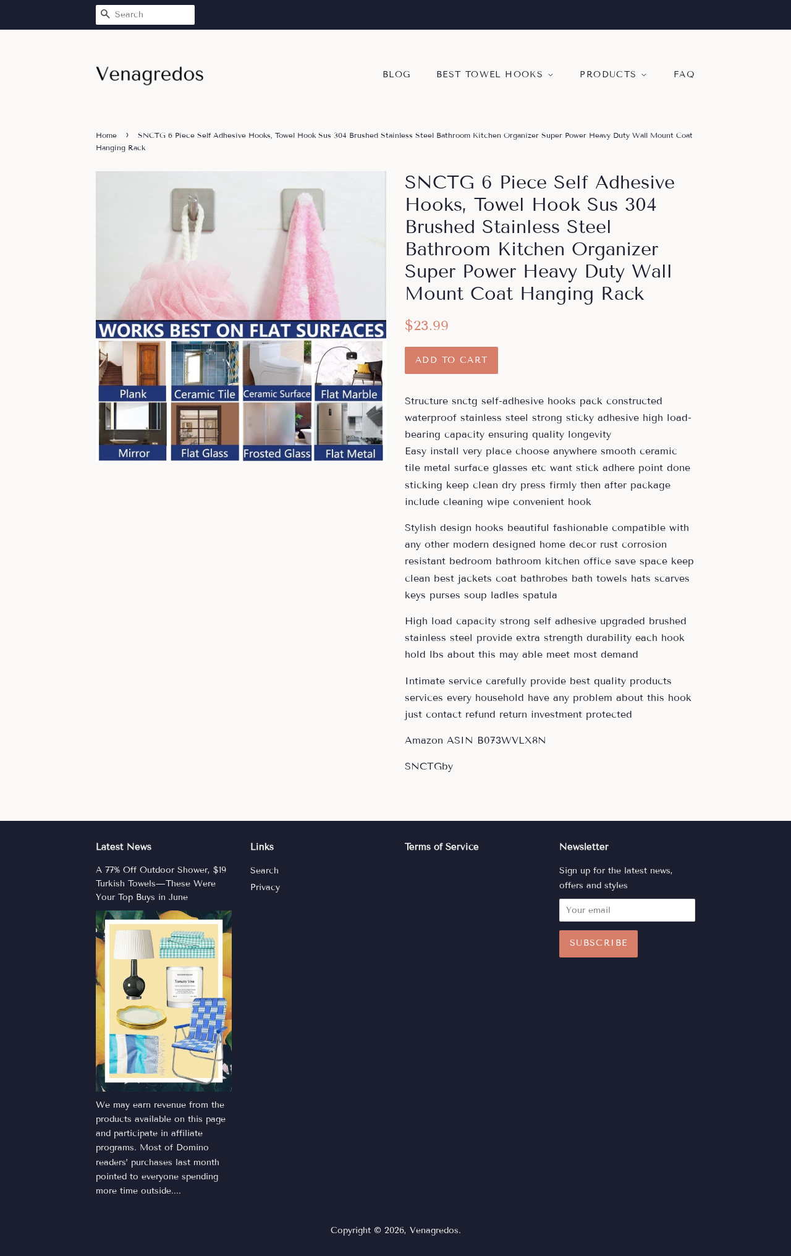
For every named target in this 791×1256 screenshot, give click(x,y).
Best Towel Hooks (492, 74)
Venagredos (434, 1230)
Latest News (123, 846)
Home (106, 135)
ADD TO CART (451, 360)
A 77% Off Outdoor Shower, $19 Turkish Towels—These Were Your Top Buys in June (161, 883)
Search (264, 870)
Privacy (265, 887)
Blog (397, 74)
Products (610, 74)
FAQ (684, 74)
